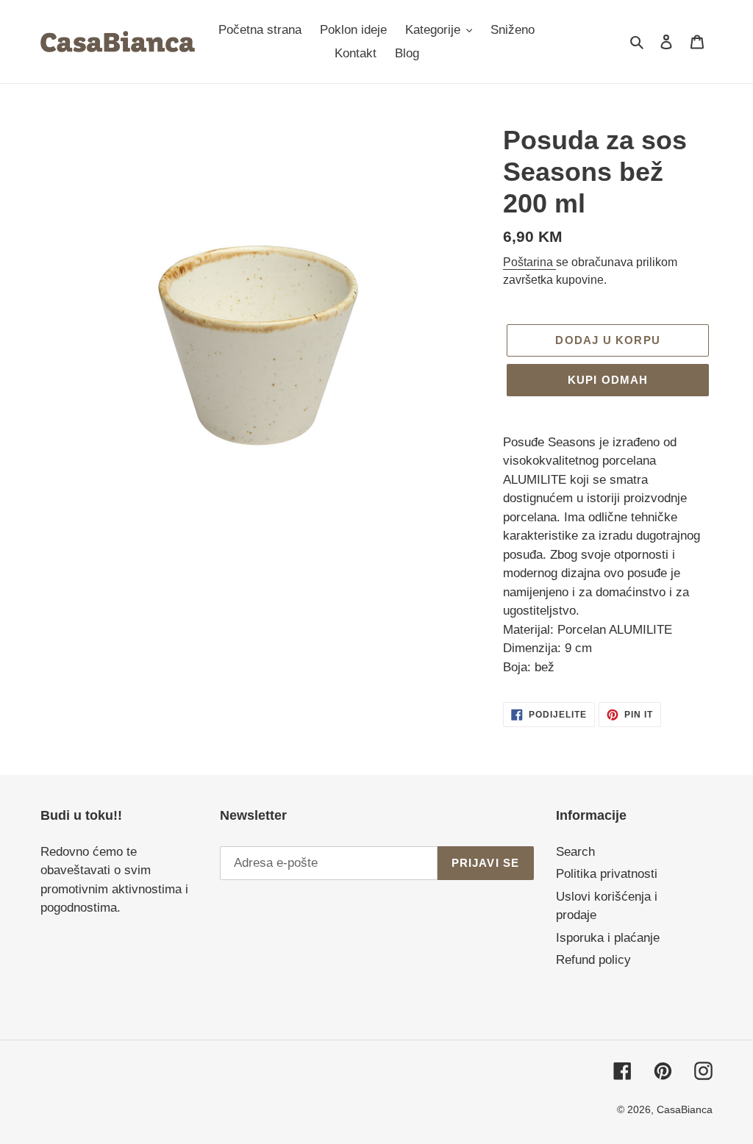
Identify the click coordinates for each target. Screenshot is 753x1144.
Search (575, 852)
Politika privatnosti (606, 874)
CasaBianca (685, 1109)
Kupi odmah (608, 379)
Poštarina (529, 262)
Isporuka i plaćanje (608, 938)
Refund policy (593, 960)
